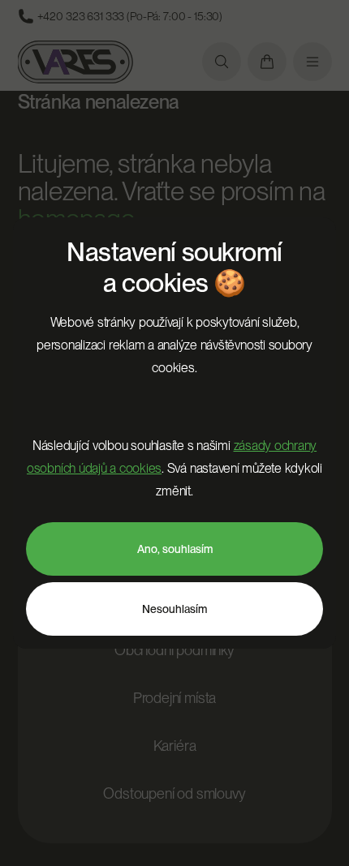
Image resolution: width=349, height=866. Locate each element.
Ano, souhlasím (175, 548)
